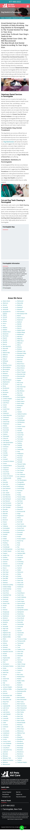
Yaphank (19, 758)
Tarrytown (20, 635)
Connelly (5, 453)
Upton (19, 658)
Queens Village (21, 499)
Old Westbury (21, 422)
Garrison (5, 561)
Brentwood (6, 375)
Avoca (4, 323)
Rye (18, 547)
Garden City (6, 555)
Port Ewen (20, 472)
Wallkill (19, 683)
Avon (4, 325)
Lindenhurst (6, 733)
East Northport (7, 499)
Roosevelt (20, 532)
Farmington (6, 530)
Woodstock (20, 752)
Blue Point (5, 371)
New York (19, 393)
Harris (4, 607)
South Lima (20, 599)
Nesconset (20, 382)
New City (19, 385)
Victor (19, 672)
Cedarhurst (6, 413)
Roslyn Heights (21, 539)
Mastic (19, 316)
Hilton (4, 639)
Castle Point (6, 409)
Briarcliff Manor (7, 380)
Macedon (5, 754)
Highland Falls (7, 633)
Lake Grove (6, 708)
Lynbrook (5, 752)
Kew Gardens (6, 697)
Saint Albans (20, 549)
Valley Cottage (21, 664)
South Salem (20, 601)
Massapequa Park (22, 313)
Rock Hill (19, 522)
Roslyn (19, 536)
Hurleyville (5, 670)
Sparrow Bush (21, 603)
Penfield (19, 447)
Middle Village (21, 332)
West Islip (20, 714)
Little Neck (6, 735)
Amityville (5, 309)
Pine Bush (20, 456)
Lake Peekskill (6, 714)
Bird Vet (18, 792)
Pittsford (19, 458)
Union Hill (20, 653)
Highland (5, 630)
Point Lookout (21, 468)
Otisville (19, 430)
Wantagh (19, 687)
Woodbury (20, 741)
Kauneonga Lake (7, 695)
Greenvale (5, 599)
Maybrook (20, 320)
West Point (20, 718)
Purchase (19, 490)
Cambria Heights (7, 398)
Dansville (5, 482)
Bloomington (6, 369)
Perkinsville (20, 449)
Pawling (19, 443)
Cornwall (5, 459)
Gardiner (5, 557)
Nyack (19, 410)
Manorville (20, 303)
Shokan (19, 576)
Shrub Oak (20, 580)
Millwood (19, 343)
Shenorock (20, 572)
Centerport (6, 419)
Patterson (20, 441)
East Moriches (7, 497)
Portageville (20, 482)
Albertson (5, 303)
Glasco (5, 568)
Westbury (19, 724)
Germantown (6, 566)
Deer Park (5, 484)
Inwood (5, 674)
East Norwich (6, 501)
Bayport (5, 338)
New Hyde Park (21, 387)
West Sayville (21, 720)
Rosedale (19, 534)
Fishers (5, 536)
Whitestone (20, 731)
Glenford (5, 580)
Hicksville (5, 626)
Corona (5, 463)
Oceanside (20, 418)
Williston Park (21, 733)
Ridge (18, 513)
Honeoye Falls (6, 649)
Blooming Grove (7, 365)
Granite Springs (7, 589)
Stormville (20, 622)
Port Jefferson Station (21, 477)
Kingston (5, 704)
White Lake (20, 727)
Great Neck (6, 591)
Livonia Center (7, 741)
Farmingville (6, 532)
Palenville (19, 437)
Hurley (4, 668)
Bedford (5, 350)
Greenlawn (6, 597)
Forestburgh (6, 547)
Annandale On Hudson (6, 312)
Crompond (5, 470)
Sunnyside (20, 626)
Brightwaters (6, 382)
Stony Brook (20, 618)
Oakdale (19, 412)
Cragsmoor (6, 467)
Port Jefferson (21, 474)
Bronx (4, 386)
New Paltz (20, 389)
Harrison (5, 610)
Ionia (4, 676)
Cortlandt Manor (7, 465)
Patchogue (20, 439)
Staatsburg (20, 614)
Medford (19, 322)
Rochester (20, 520)
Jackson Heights (7, 687)
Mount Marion (21, 366)
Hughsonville (6, 658)
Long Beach (6, 748)
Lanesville (5, 718)
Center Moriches (7, 415)
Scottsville (20, 564)
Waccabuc (20, 674)
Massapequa (20, 311)
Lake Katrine (6, 712)
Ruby (18, 543)
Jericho (5, 691)
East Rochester (7, 503)
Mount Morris (21, 368)
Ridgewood (20, 515)
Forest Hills (6, 545)
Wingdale (19, 737)
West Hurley (20, 712)
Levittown (5, 727)
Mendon (19, 326)
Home (2, 18)
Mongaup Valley (21, 353)
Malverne (5, 762)
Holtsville (5, 645)
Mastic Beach (21, 318)
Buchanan (5, 392)
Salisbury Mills (21, 553)
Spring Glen (20, 607)
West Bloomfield (21, 699)
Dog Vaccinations (21, 797)
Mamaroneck (6, 764)
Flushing (5, 543)
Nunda (19, 407)
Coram (4, 457)
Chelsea (5, 426)
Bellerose (5, 355)
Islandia (5, 681)
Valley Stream (21, 666)
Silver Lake (20, 582)
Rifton (19, 518)
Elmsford (5, 520)
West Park (20, 716)
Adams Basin (6, 301)
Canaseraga (6, 401)
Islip (4, 683)
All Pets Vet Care (11, 827)
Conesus (5, 449)
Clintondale (6, 436)
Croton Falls (6, 474)
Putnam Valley (21, 497)
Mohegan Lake (21, 351)
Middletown (20, 334)
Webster (19, 695)
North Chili (20, 399)
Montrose (19, 359)
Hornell (5, 653)
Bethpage (5, 361)
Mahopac (5, 756)
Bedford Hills (6, 352)
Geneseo (5, 564)
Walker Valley (21, 681)
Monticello (20, 357)
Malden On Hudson (8, 760)
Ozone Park (20, 435)
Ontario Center (21, 426)
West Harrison (21, 704)
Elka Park (5, 511)
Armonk (5, 317)
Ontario (19, 424)
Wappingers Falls (22, 689)
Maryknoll (20, 307)
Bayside (5, 340)
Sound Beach (21, 593)
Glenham (5, 582)
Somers (19, 589)
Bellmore (5, 357)
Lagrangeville (6, 706)
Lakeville (5, 716)
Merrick (19, 328)
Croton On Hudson (8, 476)
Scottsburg (20, 561)
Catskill (5, 411)
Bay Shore (5, 336)
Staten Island (21, 616)
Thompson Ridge (22, 639)
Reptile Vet (19, 794)
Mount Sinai (20, 370)
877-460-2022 (15, 1)
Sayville (19, 559)
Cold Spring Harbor (8, 442)
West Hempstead (22, 708)
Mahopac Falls (7, 758)
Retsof (19, 505)
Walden (19, 679)
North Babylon (21, 397)
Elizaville (5, 509)
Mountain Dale (21, 374)
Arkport (5, 315)
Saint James (20, 551)
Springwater (20, 612)
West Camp (20, 702)
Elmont (5, 518)
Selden (19, 570)
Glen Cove (5, 570)
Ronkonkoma (21, 530)
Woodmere (20, 745)
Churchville (6, 430)
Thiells (19, 637)
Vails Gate (20, 660)
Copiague (5, 455)
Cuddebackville (7, 478)
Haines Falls (6, 603)
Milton (19, 345)
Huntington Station (8, 666)
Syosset (19, 630)
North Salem (20, 403)
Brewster (5, 378)
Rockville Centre (21, 526)
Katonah (5, 693)
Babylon (5, 327)
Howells (5, 655)
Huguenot (5, 660)
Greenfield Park (7, 595)
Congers (5, 451)
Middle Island (21, 330)
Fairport (5, 524)
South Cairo (20, 595)
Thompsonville (21, 641)
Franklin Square (7, 551)
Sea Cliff (19, 566)
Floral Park (6, 541)
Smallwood (20, 584)
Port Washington (21, 480)
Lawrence (5, 720)
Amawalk (5, 307)
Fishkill (5, 539)
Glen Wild (5, 578)
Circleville (5, 432)
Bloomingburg (6, 367)
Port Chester (20, 470)
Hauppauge (6, 612)
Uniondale (20, 655)
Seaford (19, 568)
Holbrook (5, 641)
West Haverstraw (22, 706)
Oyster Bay (20, 433)
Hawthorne (6, 616)
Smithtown (20, 587)
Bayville (5, 342)
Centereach (6, 417)
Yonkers (19, 760)
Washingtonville (21, 691)
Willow (19, 735)
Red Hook (20, 501)
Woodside (20, 750)
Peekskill (19, 445)
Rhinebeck (20, 507)
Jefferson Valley (7, 689)
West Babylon (21, 697)
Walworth (19, 685)
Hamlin (5, 605)
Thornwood (20, 643)
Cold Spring (6, 440)
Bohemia (5, 373)
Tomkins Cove (21, 649)
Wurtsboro (20, 754)
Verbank (19, 668)
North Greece (20, 401)
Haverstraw (6, 614)
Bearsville (5, 348)
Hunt (4, 662)
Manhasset (20, 301)
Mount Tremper (21, 372)
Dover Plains (6, 486)
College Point (6, 444)
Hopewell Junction (8, 651)
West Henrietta (21, 710)
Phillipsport (20, 453)
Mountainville (21, 376)
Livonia (5, 739)
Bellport (5, 359)
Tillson (19, 645)
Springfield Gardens (22, 610)
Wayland (19, 693)
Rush (18, 545)
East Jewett (6, 493)
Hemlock (5, 618)
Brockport (5, 384)
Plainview (19, 460)
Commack (5, 446)
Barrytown (5, 334)
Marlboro (19, 305)
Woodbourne (20, 739)
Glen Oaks (5, 574)
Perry (18, 451)
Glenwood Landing (8, 584)
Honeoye (5, 647)
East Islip (5, 490)
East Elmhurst (6, 488)
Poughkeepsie (21, 484)
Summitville (20, 624)
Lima (4, 729)
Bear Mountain (7, 346)
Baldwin (5, 330)
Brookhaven (6, 388)
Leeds (4, 722)
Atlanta (5, 321)
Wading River (20, 676)
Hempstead (6, 620)
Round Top (20, 541)
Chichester (6, 428)
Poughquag (20, 486)
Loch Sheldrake (7, 743)
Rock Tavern (20, 524)
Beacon (5, 344)
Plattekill (19, 462)
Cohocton (5, 438)
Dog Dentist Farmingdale (19, 18)
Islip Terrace (6, 685)
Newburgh (20, 395)
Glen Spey (5, 576)
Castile (5, 407)
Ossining (19, 428)
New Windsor (20, 391)
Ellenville (5, 513)
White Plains (20, 729)
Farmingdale (8, 18)
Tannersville (20, 633)
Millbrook (19, 339)
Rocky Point (20, 528)
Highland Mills (7, 637)
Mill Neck (19, 336)
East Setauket (6, 507)
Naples (19, 380)
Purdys (19, 493)
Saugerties (20, 557)
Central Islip (6, 421)
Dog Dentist (5, 794)
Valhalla (19, 662)
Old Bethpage (21, 420)
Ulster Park (20, 651)
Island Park (6, 679)
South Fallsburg (21, 597)
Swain (19, 628)
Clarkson (5, 434)
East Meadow (6, 495)
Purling (19, 495)
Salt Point (20, 555)
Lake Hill (5, 710)
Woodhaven (20, 743)
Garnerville (6, 559)
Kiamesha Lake (7, 699)
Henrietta (5, 622)
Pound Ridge (20, 488)
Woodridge (20, 748)
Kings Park (6, 702)
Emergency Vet (6, 797)
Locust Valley (6, 745)
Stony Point (20, 620)
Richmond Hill (21, 511)
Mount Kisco (20, 364)
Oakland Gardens (22, 414)
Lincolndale (6, 731)
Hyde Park (5, 672)
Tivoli (18, 647)
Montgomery (20, 355)
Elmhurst (5, 515)
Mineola (19, 347)
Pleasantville (20, 466)
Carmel (5, 405)
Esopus (5, 522)
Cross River (6, 472)
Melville (19, 324)
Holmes (5, 643)
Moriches (19, 361)
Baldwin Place (7, 332)
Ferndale (5, 534)
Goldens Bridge (7, 587)
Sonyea (19, 591)
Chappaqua (6, 424)
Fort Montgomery (7, 549)
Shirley (19, 574)
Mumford (19, 378)
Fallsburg (5, 526)
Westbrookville (21, 722)
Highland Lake (7, 635)
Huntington (6, 664)
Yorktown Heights (22, 762)
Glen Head (5, 572)
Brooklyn (5, 390)
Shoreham (20, 578)
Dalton (4, 480)
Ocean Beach (21, 416)
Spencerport (20, 605)
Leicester (5, 724)
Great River (6, 593)
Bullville (5, 394)
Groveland (5, 601)
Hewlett (5, 624)
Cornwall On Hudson (8, 461)
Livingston (6, 737)
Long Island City (7, 750)
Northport (20, 405)
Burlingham (6, 396)
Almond (5, 305)
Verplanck (20, 670)
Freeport (5, 553)
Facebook (24, 827)
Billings (5, 363)
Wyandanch (20, 756)
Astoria (5, 319)
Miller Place (20, 341)
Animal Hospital (6, 792)
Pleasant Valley (21, 464)
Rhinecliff (20, 509)
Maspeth (19, 309)
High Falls (5, 628)
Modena (19, 349)
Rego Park (20, 503)
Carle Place (6, 403)
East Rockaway (7, 505)
